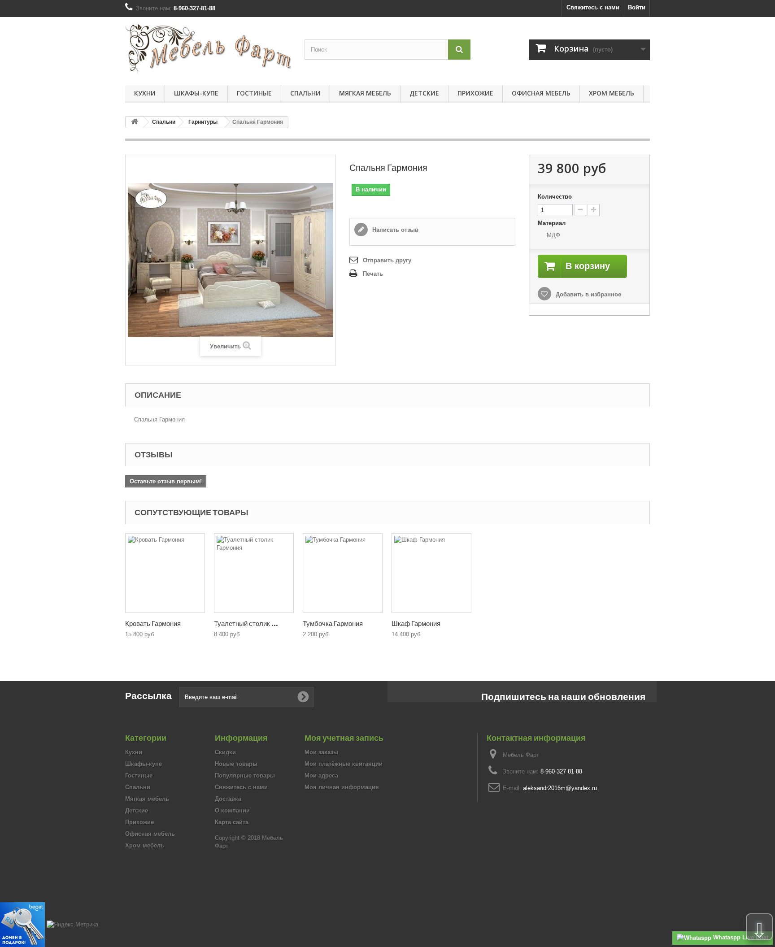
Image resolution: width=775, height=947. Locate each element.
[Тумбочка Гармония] (343, 573)
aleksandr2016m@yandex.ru (560, 788)
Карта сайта (231, 822)
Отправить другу (387, 260)
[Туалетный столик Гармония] (254, 573)
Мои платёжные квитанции (344, 763)
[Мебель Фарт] (208, 49)
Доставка (228, 798)
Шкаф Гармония (416, 623)
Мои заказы (321, 752)
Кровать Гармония (153, 623)
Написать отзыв (394, 229)
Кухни (145, 93)
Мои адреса (321, 775)
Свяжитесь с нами (592, 7)
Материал (552, 223)
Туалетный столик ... (246, 623)
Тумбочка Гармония (333, 623)
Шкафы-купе (196, 93)
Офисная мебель (541, 93)
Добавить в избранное (587, 294)
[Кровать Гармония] (165, 573)
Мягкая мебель (365, 93)
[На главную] (134, 122)
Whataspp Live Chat (739, 937)
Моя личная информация (342, 787)
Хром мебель (611, 93)
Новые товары (236, 763)
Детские (424, 93)
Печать (373, 273)
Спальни (305, 93)
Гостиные (254, 93)
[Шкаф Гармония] (431, 573)
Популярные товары (245, 775)
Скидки (225, 752)
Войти (636, 7)
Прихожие (475, 93)
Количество (555, 196)
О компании (232, 810)
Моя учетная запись (344, 737)
